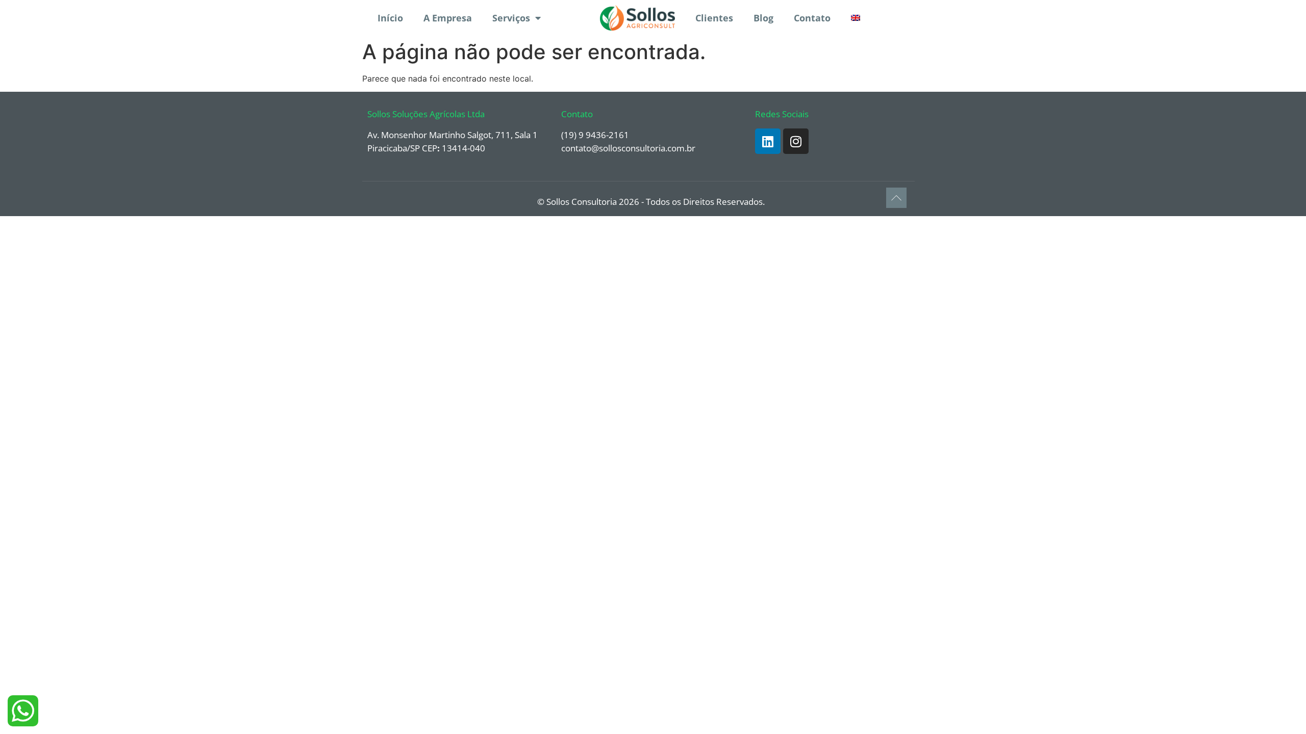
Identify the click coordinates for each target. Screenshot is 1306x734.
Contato (812, 18)
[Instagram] (796, 141)
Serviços (511, 18)
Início (390, 18)
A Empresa (447, 18)
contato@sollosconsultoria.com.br (628, 148)
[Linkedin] (768, 141)
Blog (763, 18)
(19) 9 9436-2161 (595, 135)
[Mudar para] (855, 18)
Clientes (714, 18)
